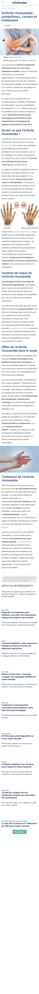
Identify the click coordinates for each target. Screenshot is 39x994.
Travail (4, 762)
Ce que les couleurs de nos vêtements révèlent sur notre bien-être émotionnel (19, 795)
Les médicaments (24, 542)
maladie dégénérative (22, 232)
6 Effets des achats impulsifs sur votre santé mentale (18, 737)
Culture (4, 8)
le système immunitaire (19, 328)
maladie (18, 108)
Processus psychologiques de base (14, 821)
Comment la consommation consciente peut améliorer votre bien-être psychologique (17, 707)
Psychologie (6, 734)
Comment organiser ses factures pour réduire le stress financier (18, 765)
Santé (4, 641)
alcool (5, 527)
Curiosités (11, 8)
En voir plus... (19, 832)
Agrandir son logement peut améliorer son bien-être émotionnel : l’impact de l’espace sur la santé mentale (19, 615)
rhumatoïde (7, 145)
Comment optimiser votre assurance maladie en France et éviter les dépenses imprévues (19, 646)
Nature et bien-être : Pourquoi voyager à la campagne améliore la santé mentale (19, 677)
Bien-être (5, 610)
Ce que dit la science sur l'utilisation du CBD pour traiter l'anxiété (19, 824)
